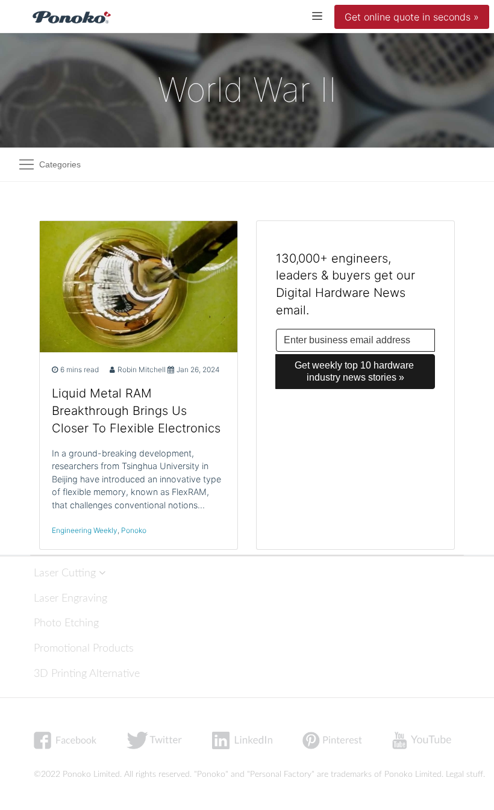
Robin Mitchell (141, 369)
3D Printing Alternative (87, 673)
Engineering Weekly (84, 530)
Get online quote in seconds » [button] (412, 17)
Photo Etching (66, 623)
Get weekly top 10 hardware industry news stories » (355, 371)
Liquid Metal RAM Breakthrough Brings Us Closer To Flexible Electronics (136, 410)
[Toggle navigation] (317, 15)
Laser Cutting (66, 573)
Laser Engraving (70, 598)
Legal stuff (464, 774)
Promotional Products (84, 648)
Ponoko (133, 530)
